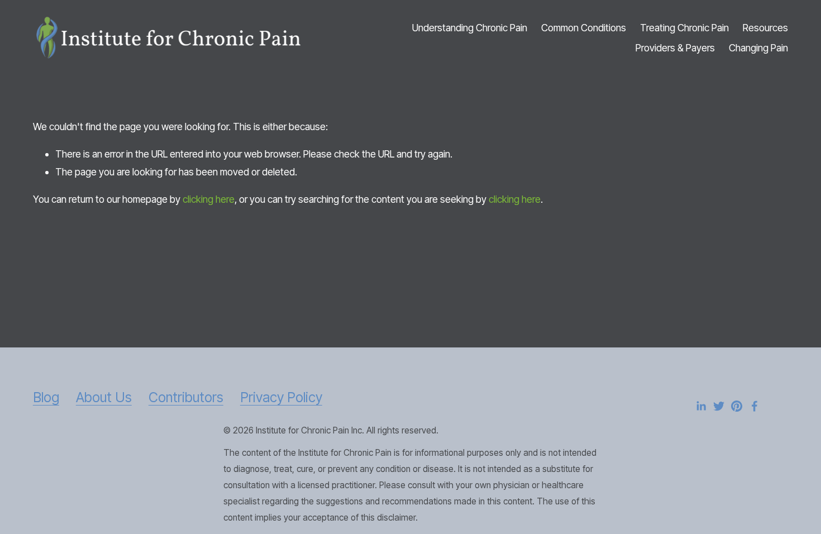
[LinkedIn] (701, 406)
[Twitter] (718, 406)
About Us (104, 397)
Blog (46, 397)
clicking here (209, 199)
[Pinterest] (736, 406)
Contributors (186, 397)
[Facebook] (754, 406)
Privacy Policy (281, 397)
